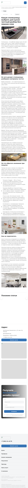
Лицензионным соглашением (17, 415)
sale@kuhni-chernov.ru (17, 480)
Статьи (6, 7)
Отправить (14, 411)
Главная (2, 7)
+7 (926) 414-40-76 (7, 337)
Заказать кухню (14, 340)
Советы (10, 7)
